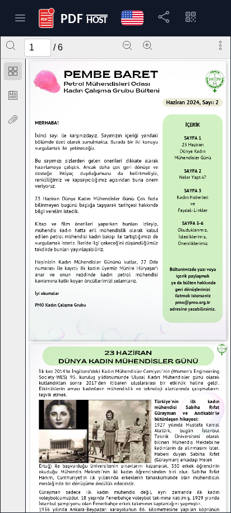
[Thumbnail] (13, 71)
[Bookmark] (13, 95)
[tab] (13, 73)
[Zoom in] (147, 45)
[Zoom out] (127, 45)
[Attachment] (13, 119)
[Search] (11, 45)
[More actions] (220, 45)
